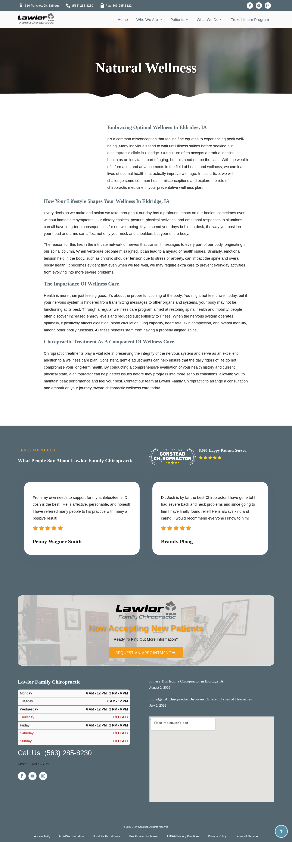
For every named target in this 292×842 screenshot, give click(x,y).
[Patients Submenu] (188, 19)
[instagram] (268, 5)
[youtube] (259, 5)
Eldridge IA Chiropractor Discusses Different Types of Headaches (200, 699)
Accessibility (42, 836)
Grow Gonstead (140, 827)
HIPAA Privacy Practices (183, 836)
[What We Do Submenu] (222, 19)
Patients (177, 20)
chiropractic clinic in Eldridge (135, 153)
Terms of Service (246, 836)
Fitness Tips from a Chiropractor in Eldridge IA (186, 681)
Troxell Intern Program (250, 20)
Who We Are (147, 20)
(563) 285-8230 (68, 753)
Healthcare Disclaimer (144, 836)
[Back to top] (281, 831)
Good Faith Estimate (106, 836)
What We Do (207, 20)
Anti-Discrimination (71, 836)
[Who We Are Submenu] (162, 19)
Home (123, 20)
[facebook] (250, 5)
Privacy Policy (217, 836)
